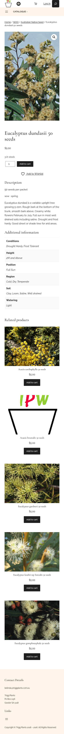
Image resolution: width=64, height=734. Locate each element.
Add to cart (25, 164)
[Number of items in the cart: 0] (36, 3)
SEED (16, 22)
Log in (47, 3)
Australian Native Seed (32, 22)
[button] (54, 37)
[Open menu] (7, 12)
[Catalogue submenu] (27, 11)
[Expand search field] (55, 3)
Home (8, 22)
